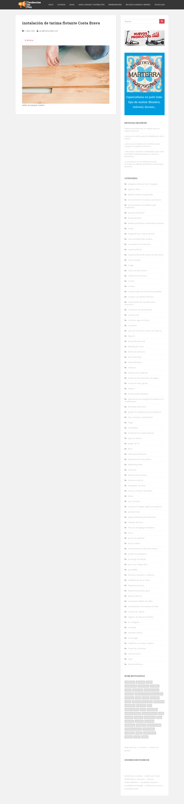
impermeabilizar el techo (142, 702)
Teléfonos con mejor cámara (141, 643)
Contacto (143, 747)
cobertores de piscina (137, 275)
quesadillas (133, 569)
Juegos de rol (133, 443)
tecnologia (149, 721)
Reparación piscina (136, 585)
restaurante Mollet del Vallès (140, 601)
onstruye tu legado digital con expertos (145, 506)
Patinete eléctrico (135, 522)
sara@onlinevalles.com (48, 31)
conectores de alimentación (140, 309)
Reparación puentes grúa (139, 590)
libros (130, 448)
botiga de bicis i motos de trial (141, 233)
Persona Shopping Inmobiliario (141, 527)
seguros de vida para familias (140, 617)
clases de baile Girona (137, 270)
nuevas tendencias (150, 713)
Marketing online (135, 464)
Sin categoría (133, 622)
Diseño (128, 690)
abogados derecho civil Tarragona (143, 184)
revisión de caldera (136, 611)
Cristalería (155, 686)
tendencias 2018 (154, 725)
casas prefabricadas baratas (140, 239)
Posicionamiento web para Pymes (143, 548)
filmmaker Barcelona (137, 406)
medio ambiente (131, 709)
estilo (138, 698)
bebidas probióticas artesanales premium (146, 223)
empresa (132, 367)
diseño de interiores (136, 351)
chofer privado (134, 260)
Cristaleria (132, 325)
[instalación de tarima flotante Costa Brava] (65, 74)
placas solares (134, 543)
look (149, 705)
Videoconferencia (135, 664)
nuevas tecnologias (132, 713)
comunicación (130, 686)
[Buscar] (162, 21)
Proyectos (138, 717)
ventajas (128, 737)
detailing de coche (136, 346)
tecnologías (129, 725)
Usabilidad (129, 733)
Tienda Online (148, 729)
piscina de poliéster (136, 538)
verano (137, 737)
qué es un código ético (138, 564)
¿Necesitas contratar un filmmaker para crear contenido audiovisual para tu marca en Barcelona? (144, 154)
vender (139, 733)
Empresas (129, 694)
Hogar (127, 702)
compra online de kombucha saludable (145, 291)
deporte (131, 336)
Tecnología (160, 5)
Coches (131, 281)
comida (131, 286)
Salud (159, 717)
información (159, 702)
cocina (149, 682)
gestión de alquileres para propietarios (144, 412)
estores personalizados (138, 394)
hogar (130, 422)
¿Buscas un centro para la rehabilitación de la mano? (144, 137)
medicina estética (135, 480)
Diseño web (137, 690)
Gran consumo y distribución (92, 5)
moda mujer (152, 709)
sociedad (139, 721)
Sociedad (61, 5)
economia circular (151, 690)
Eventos (145, 698)
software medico (135, 632)
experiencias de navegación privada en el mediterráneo (144, 400)
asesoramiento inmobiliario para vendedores (140, 206)
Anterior (30, 40)
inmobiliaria (133, 427)
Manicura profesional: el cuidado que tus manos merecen (142, 129)
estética (131, 388)
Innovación (141, 705)
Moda (72, 5)
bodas (130, 228)
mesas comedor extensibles (140, 491)
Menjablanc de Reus (137, 485)
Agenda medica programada (140, 194)
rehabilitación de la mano (139, 580)
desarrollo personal (136, 341)
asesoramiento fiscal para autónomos (144, 199)
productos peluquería (137, 554)
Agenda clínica (134, 189)
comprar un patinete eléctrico (141, 296)
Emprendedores (115, 5)
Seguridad (129, 721)
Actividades (129, 682)
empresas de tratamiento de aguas (143, 378)
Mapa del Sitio (130, 747)
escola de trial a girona (138, 383)
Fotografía (155, 698)
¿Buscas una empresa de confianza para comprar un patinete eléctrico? (142, 145)
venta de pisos (134, 653)
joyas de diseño (135, 438)
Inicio (51, 5)
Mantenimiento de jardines (139, 459)
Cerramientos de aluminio (139, 244)
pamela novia (134, 512)
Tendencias (141, 725)
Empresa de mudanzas (138, 372)
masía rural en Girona (137, 475)
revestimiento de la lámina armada (143, 606)
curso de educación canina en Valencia (145, 330)
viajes (130, 659)
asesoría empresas (136, 212)
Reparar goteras (135, 596)
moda (142, 709)
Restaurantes (150, 717)
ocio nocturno (134, 501)
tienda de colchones (133, 729)
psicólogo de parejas (137, 559)
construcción (133, 315)
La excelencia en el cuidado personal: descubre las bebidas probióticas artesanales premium (144, 164)
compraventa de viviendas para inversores (139, 303)
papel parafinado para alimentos (142, 517)
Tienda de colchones (137, 648)
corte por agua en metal (138, 320)
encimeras (129, 698)
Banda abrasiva (134, 218)
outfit (161, 713)
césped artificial (134, 249)
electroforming (134, 357)
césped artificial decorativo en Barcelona (145, 254)
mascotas (132, 469)
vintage (144, 737)
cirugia (131, 265)
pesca (130, 533)
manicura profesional (137, 454)
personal (128, 717)
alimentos (140, 682)
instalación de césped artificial (141, 433)
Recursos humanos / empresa (138, 5)
